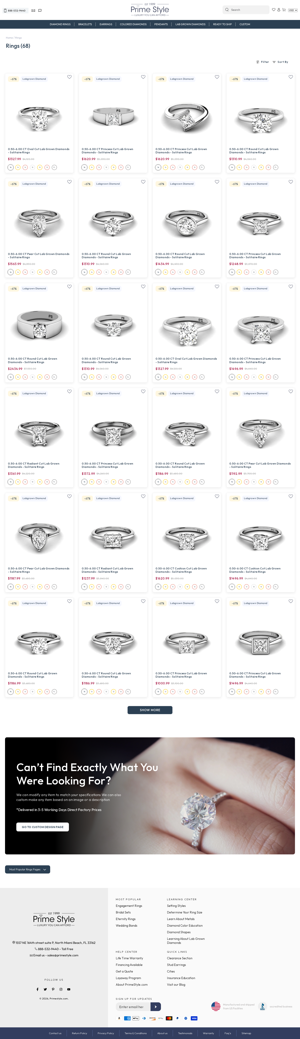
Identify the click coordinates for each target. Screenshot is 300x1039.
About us (162, 1033)
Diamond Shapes (179, 932)
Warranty (208, 1033)
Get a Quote (124, 971)
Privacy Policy (106, 1033)
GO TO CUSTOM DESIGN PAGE (42, 827)
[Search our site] (227, 9)
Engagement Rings (129, 906)
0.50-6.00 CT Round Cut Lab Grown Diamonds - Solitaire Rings (253, 150)
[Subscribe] (156, 1006)
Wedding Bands (126, 926)
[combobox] (242, 9)
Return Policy (79, 1033)
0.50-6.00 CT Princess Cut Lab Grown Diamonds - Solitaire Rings (107, 150)
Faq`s (228, 1033)
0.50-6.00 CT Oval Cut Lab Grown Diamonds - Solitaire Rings (38, 150)
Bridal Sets (123, 912)
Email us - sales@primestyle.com (55, 955)
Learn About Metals (181, 919)
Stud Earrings (176, 965)
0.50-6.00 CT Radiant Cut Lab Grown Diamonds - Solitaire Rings (33, 465)
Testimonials (185, 1033)
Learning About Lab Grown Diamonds (186, 941)
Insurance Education (181, 978)
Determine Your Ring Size (184, 912)
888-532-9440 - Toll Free (55, 949)
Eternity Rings (126, 919)
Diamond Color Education (185, 926)
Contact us (55, 1033)
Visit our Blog (176, 985)
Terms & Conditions (136, 1033)
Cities (171, 971)
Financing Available (129, 965)
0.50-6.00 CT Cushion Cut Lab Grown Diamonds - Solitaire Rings (181, 570)
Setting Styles (176, 906)
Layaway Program (128, 978)
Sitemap (246, 1033)
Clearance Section (179, 958)
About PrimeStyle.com (132, 985)
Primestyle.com (59, 998)
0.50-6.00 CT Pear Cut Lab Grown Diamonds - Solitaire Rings (38, 255)
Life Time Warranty (129, 958)
